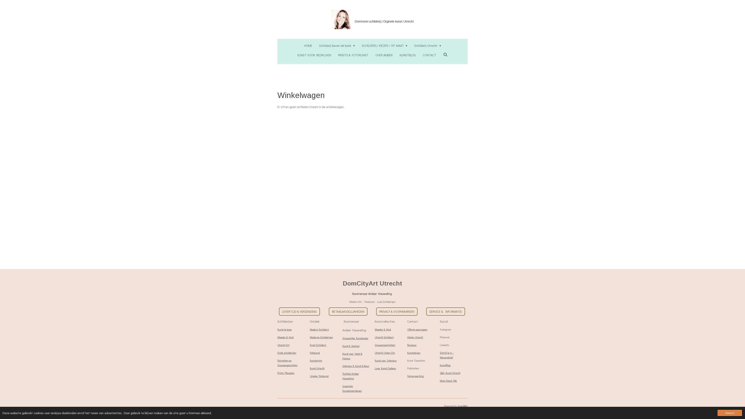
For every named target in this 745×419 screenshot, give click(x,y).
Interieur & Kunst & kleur (355, 366)
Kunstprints (316, 360)
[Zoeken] (445, 54)
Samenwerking (415, 376)
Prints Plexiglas (285, 373)
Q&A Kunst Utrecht (450, 373)
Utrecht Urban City (385, 353)
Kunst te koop (284, 329)
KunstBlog (445, 365)
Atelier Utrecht (415, 337)
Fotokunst (315, 353)
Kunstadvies (413, 353)
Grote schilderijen (286, 353)
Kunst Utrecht (317, 368)
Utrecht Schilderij (384, 337)
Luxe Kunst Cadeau (385, 368)
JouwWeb (462, 406)
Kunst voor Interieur (386, 360)
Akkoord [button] (729, 413)
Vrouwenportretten (385, 345)
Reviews (411, 345)
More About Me (448, 381)
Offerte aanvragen (417, 329)
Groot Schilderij (318, 345)
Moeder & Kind (285, 337)
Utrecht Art (283, 345)
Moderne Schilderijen (321, 337)
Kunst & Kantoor (351, 346)
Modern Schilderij (319, 329)
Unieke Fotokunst (319, 376)
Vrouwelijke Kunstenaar (355, 338)
